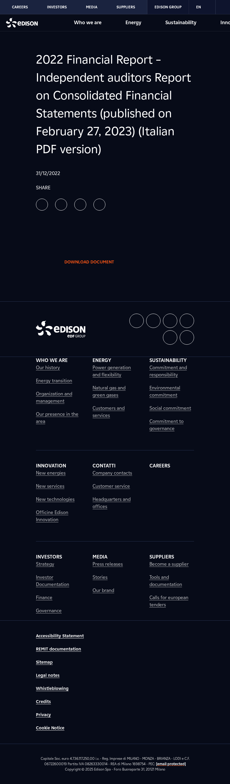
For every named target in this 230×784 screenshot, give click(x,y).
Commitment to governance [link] (166, 424)
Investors (57, 7)
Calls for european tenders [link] (168, 601)
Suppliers (125, 7)
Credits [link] (43, 701)
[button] (42, 205)
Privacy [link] (43, 714)
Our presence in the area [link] (57, 417)
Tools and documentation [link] (165, 580)
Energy (133, 22)
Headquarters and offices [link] (112, 502)
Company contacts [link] (112, 473)
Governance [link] (49, 610)
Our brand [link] (103, 590)
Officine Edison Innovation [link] (52, 516)
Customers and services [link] (109, 411)
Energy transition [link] (54, 380)
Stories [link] (100, 577)
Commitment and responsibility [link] (168, 371)
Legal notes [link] (48, 675)
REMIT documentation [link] (58, 649)
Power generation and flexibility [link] (112, 371)
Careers (20, 7)
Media (91, 7)
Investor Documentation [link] (52, 580)
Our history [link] (48, 367)
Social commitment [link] (170, 408)
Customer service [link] (111, 486)
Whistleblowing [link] (52, 688)
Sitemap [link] (44, 662)
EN (198, 7)
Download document (89, 262)
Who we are (88, 22)
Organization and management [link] (54, 397)
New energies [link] (51, 473)
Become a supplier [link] (169, 564)
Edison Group (168, 7)
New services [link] (50, 486)
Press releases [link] (108, 564)
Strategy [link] (45, 564)
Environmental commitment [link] (164, 391)
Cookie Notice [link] (50, 728)
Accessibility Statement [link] (60, 636)
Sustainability (180, 22)
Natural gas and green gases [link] (109, 391)
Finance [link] (44, 597)
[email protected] (171, 764)
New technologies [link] (55, 499)
